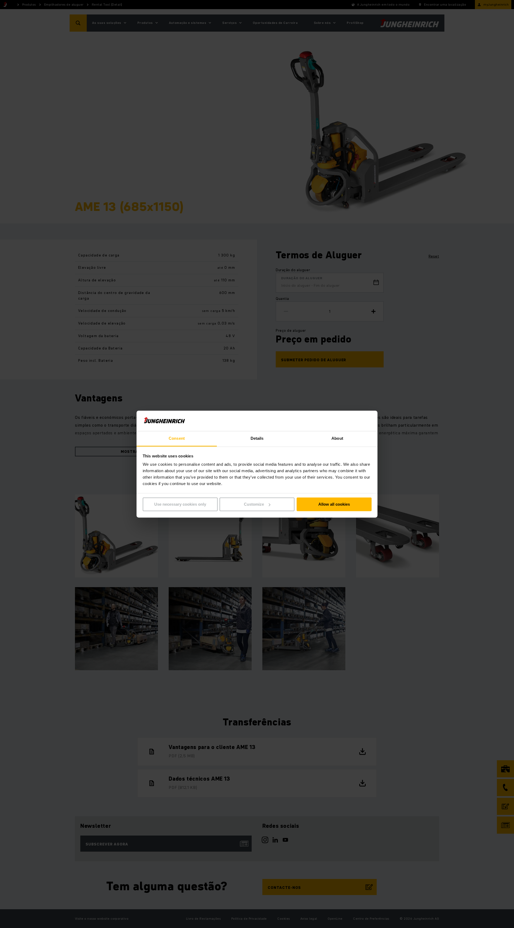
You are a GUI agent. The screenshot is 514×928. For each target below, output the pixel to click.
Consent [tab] (177, 438)
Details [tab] (257, 438)
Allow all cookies (334, 504)
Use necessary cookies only (180, 504)
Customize (254, 504)
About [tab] (337, 438)
